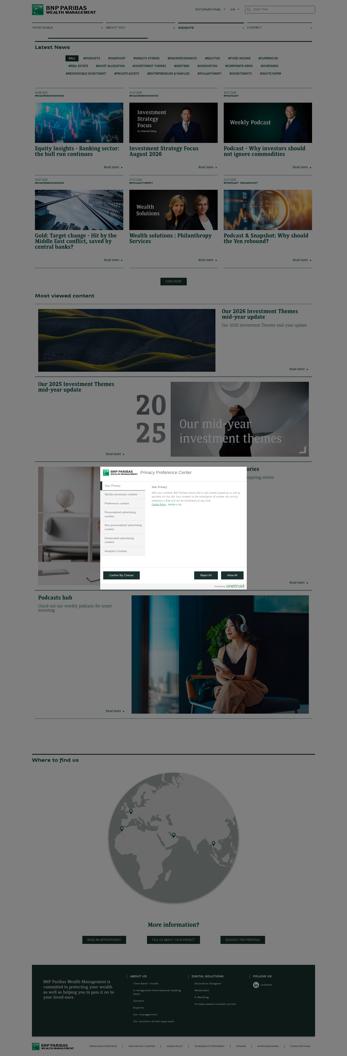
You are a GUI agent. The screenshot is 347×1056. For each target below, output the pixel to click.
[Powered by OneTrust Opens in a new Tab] (229, 586)
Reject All (206, 575)
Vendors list (175, 504)
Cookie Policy (159, 504)
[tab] (122, 485)
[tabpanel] (197, 497)
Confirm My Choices (121, 575)
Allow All (232, 575)
